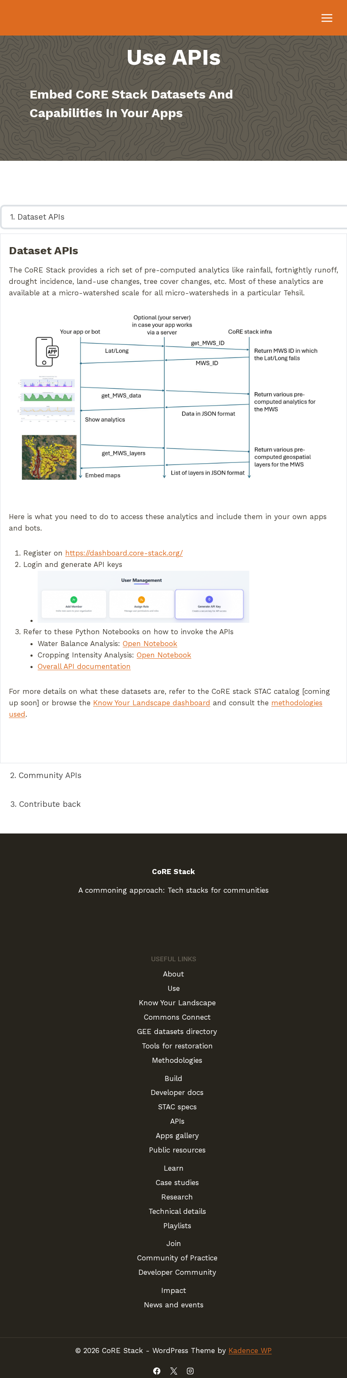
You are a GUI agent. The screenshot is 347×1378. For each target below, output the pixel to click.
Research (177, 1197)
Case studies (177, 1182)
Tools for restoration (177, 1046)
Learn (174, 1168)
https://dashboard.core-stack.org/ (124, 553)
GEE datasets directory (177, 1031)
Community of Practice (177, 1258)
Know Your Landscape (177, 1002)
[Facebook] (157, 1371)
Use (174, 988)
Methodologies (177, 1060)
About (173, 974)
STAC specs (177, 1107)
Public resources (177, 1150)
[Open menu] (327, 18)
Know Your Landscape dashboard (151, 703)
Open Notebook (150, 643)
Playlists (177, 1225)
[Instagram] (190, 1371)
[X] (173, 1371)
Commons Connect (177, 1017)
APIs (177, 1121)
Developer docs (177, 1092)
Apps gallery (177, 1135)
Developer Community (177, 1272)
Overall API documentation (84, 666)
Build (173, 1078)
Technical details (177, 1211)
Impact (173, 1290)
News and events (174, 1305)
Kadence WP (250, 1350)
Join (173, 1243)
